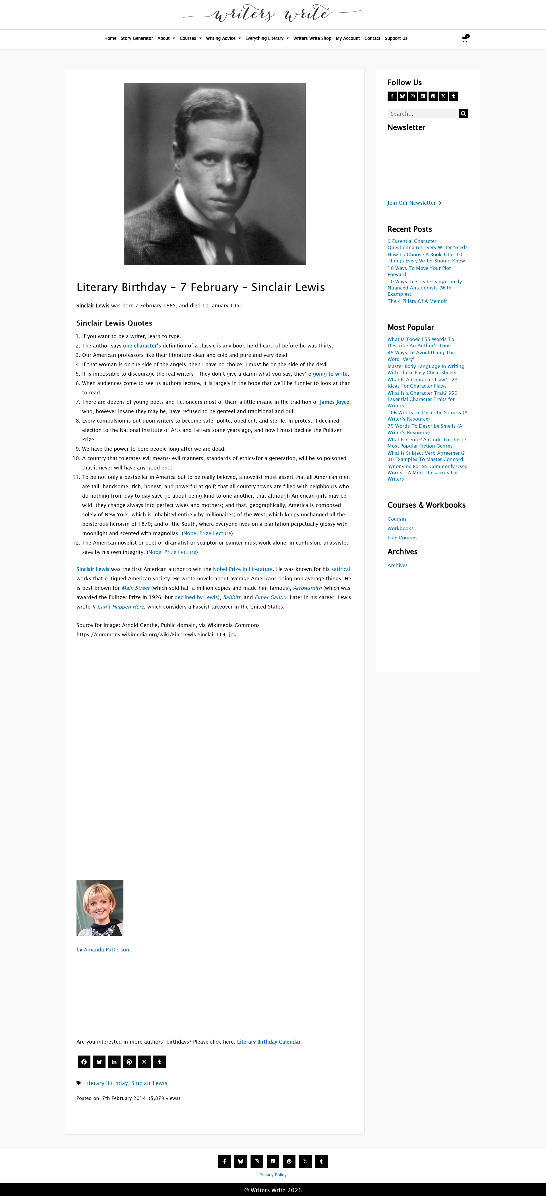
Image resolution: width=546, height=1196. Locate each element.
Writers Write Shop (312, 38)
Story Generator (137, 38)
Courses (188, 38)
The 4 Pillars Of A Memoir (417, 301)
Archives (398, 565)
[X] (144, 1062)
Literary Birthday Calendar (269, 1042)
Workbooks (401, 528)
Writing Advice (220, 38)
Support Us (396, 38)
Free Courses (403, 538)
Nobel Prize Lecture (207, 533)
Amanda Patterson (106, 950)
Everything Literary (264, 38)
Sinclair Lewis (149, 1083)
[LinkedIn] (114, 1062)
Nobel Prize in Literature (243, 569)
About (164, 38)
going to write (330, 374)
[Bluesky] (99, 1062)
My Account (348, 38)
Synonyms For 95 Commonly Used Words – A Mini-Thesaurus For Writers (428, 473)
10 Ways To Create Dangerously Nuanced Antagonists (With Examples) (425, 288)
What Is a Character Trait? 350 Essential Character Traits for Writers (423, 399)
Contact (372, 38)
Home (110, 38)
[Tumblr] (159, 1062)
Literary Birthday (106, 1083)
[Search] (463, 113)
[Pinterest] (129, 1062)
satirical (340, 569)
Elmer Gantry (270, 597)
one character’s (142, 346)
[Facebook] (84, 1062)
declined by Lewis (196, 597)
